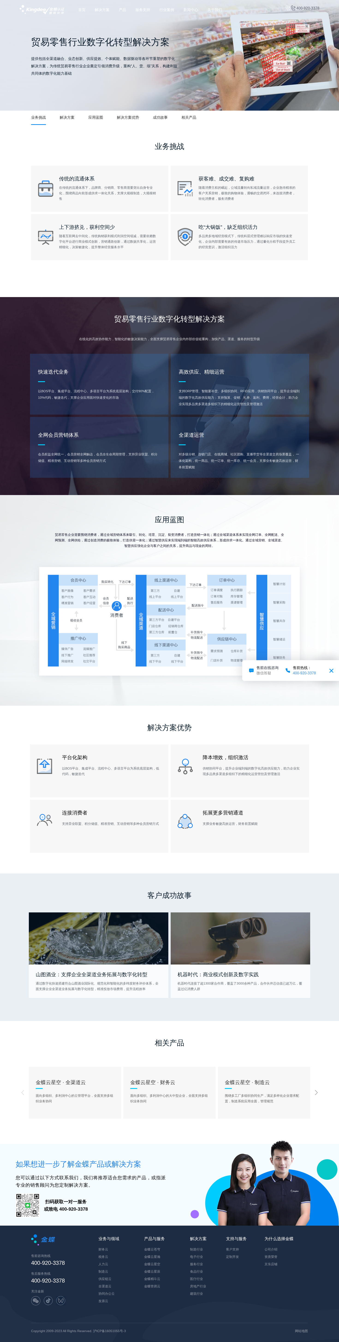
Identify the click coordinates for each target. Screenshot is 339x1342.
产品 (122, 10)
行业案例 (166, 10)
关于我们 (214, 10)
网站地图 (301, 1331)
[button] (316, 1092)
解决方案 (102, 10)
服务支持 (142, 10)
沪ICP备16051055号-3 (109, 1331)
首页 (82, 10)
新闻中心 (190, 10)
